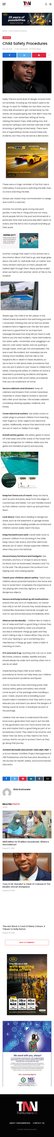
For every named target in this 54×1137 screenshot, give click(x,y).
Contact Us (38, 1123)
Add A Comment (27, 942)
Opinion (7, 38)
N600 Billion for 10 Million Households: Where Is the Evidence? (26, 843)
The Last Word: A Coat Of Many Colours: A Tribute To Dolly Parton (24, 928)
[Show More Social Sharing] (49, 55)
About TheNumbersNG (20, 1123)
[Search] (50, 4)
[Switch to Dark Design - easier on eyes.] (46, 4)
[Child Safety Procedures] (27, 77)
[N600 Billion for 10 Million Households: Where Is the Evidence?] (27, 824)
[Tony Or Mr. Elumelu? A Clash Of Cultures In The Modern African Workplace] (27, 867)
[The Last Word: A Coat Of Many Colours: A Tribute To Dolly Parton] (27, 909)
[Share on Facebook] (10, 55)
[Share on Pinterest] (39, 55)
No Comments (22, 49)
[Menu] (4, 4)
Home (5, 31)
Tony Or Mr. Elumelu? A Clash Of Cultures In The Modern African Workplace (26, 885)
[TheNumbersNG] (27, 4)
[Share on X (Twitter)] (24, 55)
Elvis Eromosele (21, 789)
